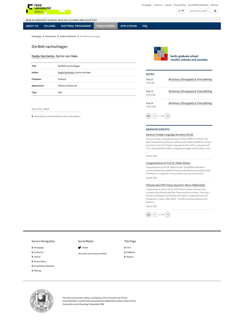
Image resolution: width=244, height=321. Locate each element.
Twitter (85, 247)
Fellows (49, 26)
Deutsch (129, 256)
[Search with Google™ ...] (215, 10)
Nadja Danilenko (43, 56)
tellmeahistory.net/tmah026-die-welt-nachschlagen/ (57, 116)
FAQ (144, 26)
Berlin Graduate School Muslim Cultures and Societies (61, 20)
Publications (106, 26)
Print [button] (128, 247)
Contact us (158, 5)
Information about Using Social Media (92, 253)
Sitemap (214, 5)
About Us (32, 26)
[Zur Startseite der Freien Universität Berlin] (46, 8)
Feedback (130, 252)
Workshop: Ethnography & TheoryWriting (190, 79)
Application (128, 26)
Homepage (146, 5)
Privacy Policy (180, 5)
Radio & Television (68, 36)
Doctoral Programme (76, 26)
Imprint (168, 5)
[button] (181, 10)
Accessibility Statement (198, 5)
